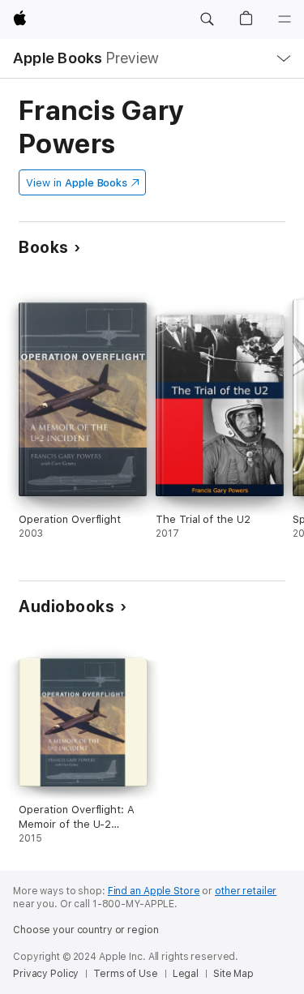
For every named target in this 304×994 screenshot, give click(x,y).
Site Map (233, 973)
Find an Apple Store (154, 891)
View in (76, 183)
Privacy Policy (46, 973)
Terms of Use (125, 973)
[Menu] (284, 19)
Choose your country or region (86, 930)
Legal (186, 973)
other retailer (245, 891)
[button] (206, 19)
